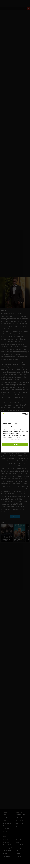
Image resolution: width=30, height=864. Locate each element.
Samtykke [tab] (4, 418)
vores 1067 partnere (10, 426)
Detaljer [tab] (11, 418)
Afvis (15, 449)
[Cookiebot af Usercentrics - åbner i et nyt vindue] (21, 414)
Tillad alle (15, 444)
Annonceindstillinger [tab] (21, 418)
